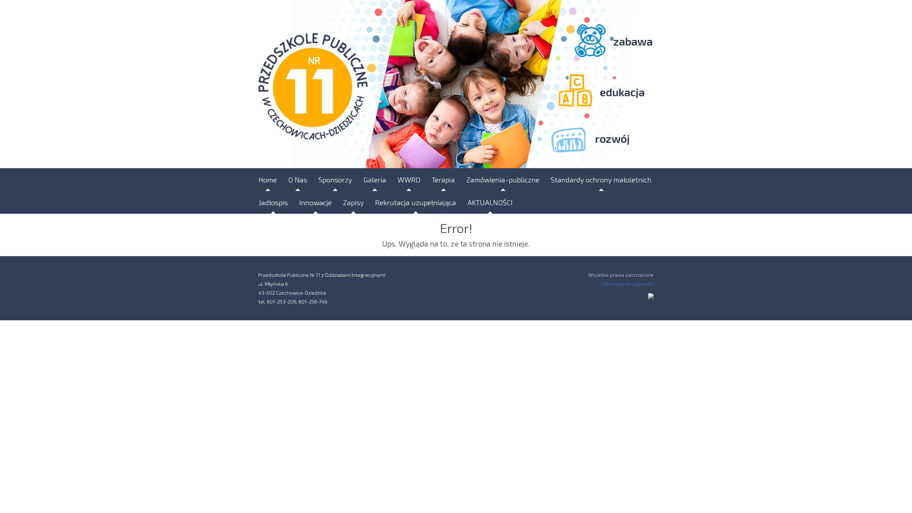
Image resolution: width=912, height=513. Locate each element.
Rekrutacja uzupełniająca (415, 202)
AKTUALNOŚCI (490, 202)
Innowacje (315, 202)
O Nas (297, 179)
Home (268, 179)
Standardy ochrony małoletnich (601, 179)
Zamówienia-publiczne (502, 179)
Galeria (374, 179)
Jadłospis (273, 202)
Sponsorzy (335, 179)
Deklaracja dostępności (627, 284)
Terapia (443, 179)
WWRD (409, 179)
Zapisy (353, 202)
